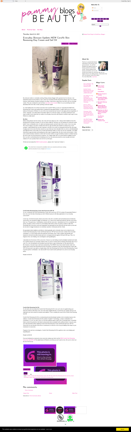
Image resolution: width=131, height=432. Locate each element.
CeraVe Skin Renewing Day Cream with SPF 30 (41, 375)
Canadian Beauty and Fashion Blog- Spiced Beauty (102, 98)
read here (94, 76)
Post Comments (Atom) (35, 395)
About (23, 29)
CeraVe (28, 375)
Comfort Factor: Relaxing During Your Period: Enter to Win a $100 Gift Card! (89, 90)
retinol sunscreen (36, 377)
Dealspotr (44, 152)
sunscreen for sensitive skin (47, 377)
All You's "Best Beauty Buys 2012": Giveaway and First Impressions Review (88, 106)
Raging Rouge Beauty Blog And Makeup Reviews (102, 106)
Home (50, 393)
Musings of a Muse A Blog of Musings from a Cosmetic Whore (103, 111)
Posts (94, 7)
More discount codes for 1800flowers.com (55, 152)
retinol (30, 377)
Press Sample (73, 43)
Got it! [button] (122, 429)
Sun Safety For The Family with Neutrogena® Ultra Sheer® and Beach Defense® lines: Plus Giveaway (88, 99)
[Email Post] (30, 374)
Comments (96, 10)
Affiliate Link (65, 43)
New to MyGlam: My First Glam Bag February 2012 (88, 85)
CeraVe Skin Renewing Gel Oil (59, 375)
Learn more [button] (49, 429)
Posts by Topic (31, 29)
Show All (106, 122)
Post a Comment (29, 390)
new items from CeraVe (51, 103)
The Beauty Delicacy (101, 116)
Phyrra (99, 89)
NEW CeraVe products (41, 142)
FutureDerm (101, 91)
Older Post (74, 393)
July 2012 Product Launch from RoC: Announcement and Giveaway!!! (88, 121)
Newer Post (26, 393)
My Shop (39, 29)
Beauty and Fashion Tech (101, 120)
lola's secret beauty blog (101, 86)
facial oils (68, 375)
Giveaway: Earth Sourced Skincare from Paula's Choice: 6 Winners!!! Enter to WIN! (88, 114)
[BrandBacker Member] (60, 421)
